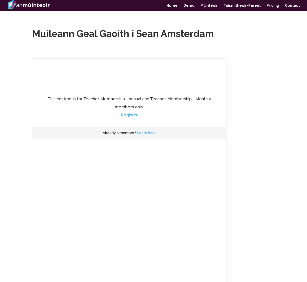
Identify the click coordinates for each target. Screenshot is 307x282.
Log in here (146, 133)
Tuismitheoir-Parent (242, 6)
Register (129, 115)
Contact (292, 6)
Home (172, 6)
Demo (189, 6)
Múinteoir (209, 6)
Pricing (273, 6)
